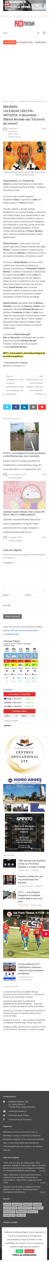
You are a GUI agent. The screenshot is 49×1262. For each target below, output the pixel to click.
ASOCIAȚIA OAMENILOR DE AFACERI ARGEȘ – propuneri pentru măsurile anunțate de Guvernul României (23, 1004)
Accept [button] (19, 1251)
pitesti (21, 1212)
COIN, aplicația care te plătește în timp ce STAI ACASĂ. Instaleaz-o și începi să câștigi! (31, 863)
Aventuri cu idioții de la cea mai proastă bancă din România (30, 879)
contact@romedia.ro (17, 1111)
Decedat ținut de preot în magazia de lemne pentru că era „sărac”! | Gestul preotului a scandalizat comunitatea (22, 1189)
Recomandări (13, 106)
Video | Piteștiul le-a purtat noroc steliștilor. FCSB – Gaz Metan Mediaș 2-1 (31, 914)
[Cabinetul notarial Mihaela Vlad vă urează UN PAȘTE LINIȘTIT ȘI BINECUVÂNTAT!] (24, 482)
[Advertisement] (24, 72)
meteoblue (7, 690)
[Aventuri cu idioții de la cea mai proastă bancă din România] (9, 876)
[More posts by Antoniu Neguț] (5, 131)
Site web (7, 605)
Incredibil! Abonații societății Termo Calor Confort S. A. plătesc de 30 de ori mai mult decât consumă (23, 994)
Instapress (7, 1020)
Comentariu (9, 563)
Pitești (32, 1212)
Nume (6, 595)
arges (17, 1204)
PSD (21, 1215)
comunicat (10, 1208)
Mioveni (9, 1212)
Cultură (6, 106)
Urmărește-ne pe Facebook (19, 1119)
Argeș (27, 1204)
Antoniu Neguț (36, 905)
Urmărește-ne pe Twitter (18, 1115)
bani (37, 1204)
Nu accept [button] (29, 1251)
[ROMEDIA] (24, 24)
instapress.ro (9, 1010)
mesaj (38, 1208)
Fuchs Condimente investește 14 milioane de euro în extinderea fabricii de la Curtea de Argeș (24, 1013)
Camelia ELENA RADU (13, 1001)
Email (28, 595)
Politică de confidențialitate (24, 1255)
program (9, 1215)
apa (7, 1204)
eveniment (25, 1208)
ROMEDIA (35, 870)
